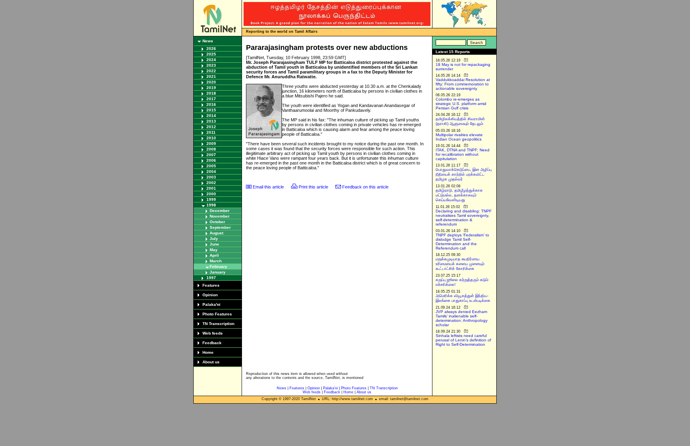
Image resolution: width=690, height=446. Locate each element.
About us (211, 362)
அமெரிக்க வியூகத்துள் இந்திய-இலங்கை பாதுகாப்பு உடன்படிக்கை (463, 298)
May (214, 250)
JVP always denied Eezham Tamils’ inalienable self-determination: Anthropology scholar (462, 318)
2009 (211, 143)
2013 (211, 121)
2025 (211, 54)
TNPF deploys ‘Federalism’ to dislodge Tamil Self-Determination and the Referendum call (462, 241)
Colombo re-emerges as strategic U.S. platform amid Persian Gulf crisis (461, 103)
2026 (211, 48)
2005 (211, 166)
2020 (211, 82)
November (220, 216)
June (214, 244)
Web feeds (212, 333)
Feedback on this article (365, 186)
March (216, 261)
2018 (211, 93)
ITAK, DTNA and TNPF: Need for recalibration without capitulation (463, 154)
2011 (211, 132)
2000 (211, 194)
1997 (211, 278)
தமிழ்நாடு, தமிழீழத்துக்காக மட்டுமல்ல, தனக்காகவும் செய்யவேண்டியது (459, 195)
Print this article (313, 186)
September (220, 227)
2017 (211, 99)
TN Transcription (218, 323)
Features (211, 285)
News (207, 41)
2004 (211, 171)
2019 (211, 87)
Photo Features (217, 314)
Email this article (268, 186)
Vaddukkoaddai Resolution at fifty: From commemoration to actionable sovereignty (463, 84)
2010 (211, 138)
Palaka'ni (211, 304)
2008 (211, 149)
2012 (211, 127)
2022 (211, 71)
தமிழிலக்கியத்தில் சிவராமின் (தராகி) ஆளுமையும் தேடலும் (460, 121)
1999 (211, 199)
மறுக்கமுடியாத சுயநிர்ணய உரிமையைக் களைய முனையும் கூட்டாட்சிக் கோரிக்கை (460, 264)
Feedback (212, 343)
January (218, 272)
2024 (211, 59)
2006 (211, 160)
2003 (211, 177)
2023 (211, 65)
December (220, 210)
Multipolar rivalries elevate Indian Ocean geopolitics (459, 137)
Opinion (210, 295)
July (214, 238)
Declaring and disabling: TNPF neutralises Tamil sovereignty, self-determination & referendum (464, 217)
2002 (211, 182)
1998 (211, 205)
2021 (211, 76)
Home (208, 352)
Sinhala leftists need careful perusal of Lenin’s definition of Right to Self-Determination (463, 340)
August (216, 233)
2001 (211, 188)
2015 (211, 110)
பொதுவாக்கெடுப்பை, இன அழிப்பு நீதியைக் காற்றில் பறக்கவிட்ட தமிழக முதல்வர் (464, 174)
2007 (211, 155)
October (217, 222)
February (218, 266)
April (214, 255)
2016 (211, 104)
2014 (211, 115)
